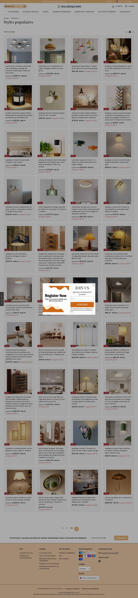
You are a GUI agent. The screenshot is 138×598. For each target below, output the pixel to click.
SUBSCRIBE (82, 304)
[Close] (93, 285)
